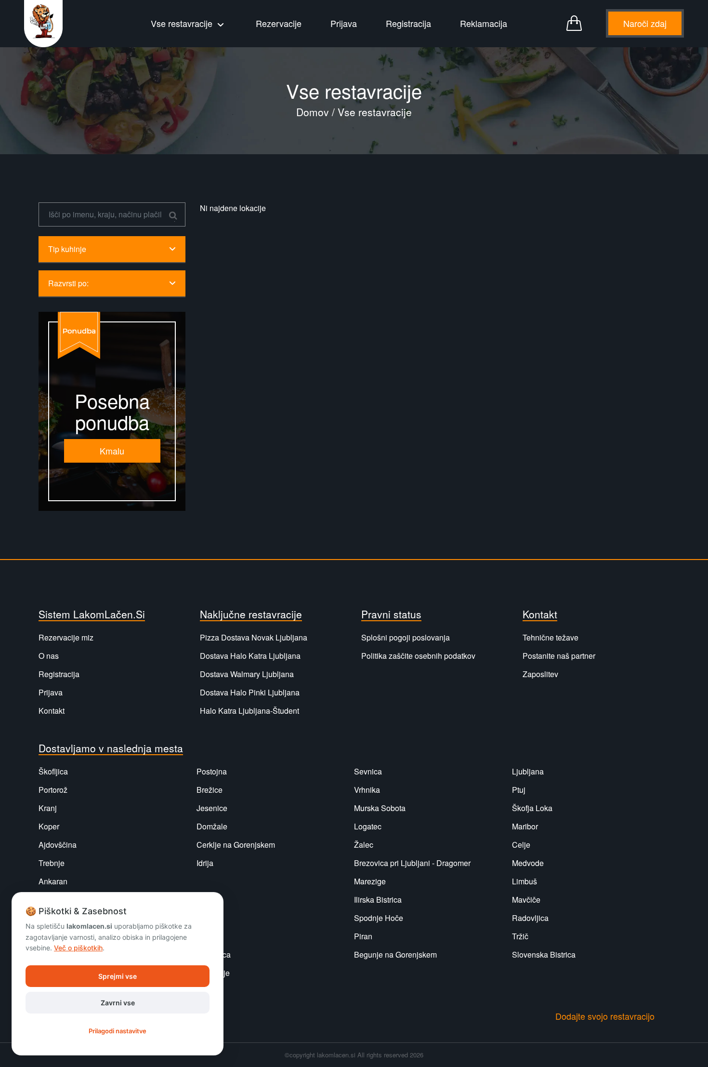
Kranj (48, 808)
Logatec (367, 826)
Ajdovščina (58, 844)
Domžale (212, 826)
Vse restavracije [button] (183, 23)
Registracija (408, 23)
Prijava (343, 23)
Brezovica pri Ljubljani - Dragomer (412, 862)
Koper (49, 826)
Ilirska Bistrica (378, 899)
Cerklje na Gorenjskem (236, 844)
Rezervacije (279, 23)
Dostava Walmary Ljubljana (247, 674)
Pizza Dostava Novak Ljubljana (253, 637)
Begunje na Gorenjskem (395, 954)
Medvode (528, 862)
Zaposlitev (540, 674)
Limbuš (524, 881)
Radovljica (530, 917)
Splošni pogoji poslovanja (405, 637)
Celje (521, 844)
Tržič (520, 936)
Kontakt (52, 710)
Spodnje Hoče (378, 917)
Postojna (212, 771)
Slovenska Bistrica (544, 954)
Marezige (370, 881)
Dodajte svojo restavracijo (605, 1016)
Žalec (363, 844)
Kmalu (112, 450)
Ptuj (518, 789)
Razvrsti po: (68, 283)
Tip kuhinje (67, 248)
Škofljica (53, 771)
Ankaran (53, 881)
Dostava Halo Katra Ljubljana (250, 655)
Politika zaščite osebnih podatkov (418, 655)
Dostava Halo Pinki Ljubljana (250, 692)
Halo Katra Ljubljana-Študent (249, 710)
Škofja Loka (532, 808)
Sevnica (368, 771)
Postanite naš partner (559, 655)
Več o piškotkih (78, 948)
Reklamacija (483, 23)
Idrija (205, 862)
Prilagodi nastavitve (117, 1031)
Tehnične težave (550, 637)
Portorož (53, 789)
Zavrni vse (118, 1003)
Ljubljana (528, 771)
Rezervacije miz (66, 637)
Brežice (210, 789)
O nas (49, 655)
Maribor (525, 826)
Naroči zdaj (645, 23)
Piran (363, 936)
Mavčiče (526, 899)
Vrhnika (367, 789)
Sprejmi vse (117, 976)
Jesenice (212, 808)
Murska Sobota (380, 808)
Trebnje (52, 862)
